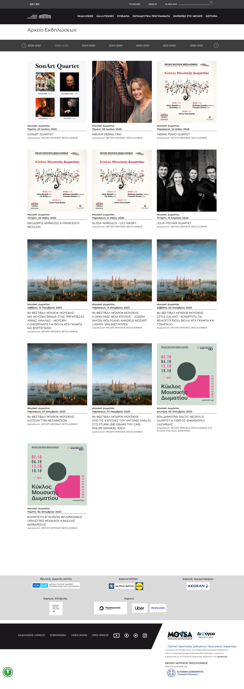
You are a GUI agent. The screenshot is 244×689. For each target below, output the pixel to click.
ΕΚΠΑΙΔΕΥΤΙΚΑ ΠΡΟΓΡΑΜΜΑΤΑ (151, 16)
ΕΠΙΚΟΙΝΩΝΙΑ (58, 635)
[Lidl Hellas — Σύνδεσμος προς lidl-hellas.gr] (134, 585)
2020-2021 (196, 45)
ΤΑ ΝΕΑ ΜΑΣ (171, 4)
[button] (7, 672)
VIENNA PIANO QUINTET (173, 134)
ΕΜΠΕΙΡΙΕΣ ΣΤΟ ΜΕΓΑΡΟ (188, 16)
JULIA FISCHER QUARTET (174, 223)
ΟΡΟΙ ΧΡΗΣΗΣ (100, 635)
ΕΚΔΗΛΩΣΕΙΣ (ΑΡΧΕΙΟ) (31, 635)
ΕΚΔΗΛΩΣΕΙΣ (85, 16)
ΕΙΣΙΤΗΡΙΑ (211, 16)
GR (31, 4)
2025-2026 (61, 45)
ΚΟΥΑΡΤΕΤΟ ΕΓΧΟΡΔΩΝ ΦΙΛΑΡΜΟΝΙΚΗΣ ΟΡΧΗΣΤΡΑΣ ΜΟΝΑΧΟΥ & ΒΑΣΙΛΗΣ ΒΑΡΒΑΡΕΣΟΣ (54, 521)
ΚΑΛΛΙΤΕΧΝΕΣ (105, 16)
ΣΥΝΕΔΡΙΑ (123, 16)
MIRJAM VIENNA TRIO (107, 134)
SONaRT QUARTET (40, 134)
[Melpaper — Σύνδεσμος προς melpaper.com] (149, 585)
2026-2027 (34, 45)
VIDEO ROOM (79, 635)
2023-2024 (115, 45)
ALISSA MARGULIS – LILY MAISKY (114, 223)
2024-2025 (88, 45)
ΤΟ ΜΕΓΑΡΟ (134, 4)
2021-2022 (169, 45)
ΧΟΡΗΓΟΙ (152, 4)
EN (37, 4)
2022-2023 (142, 45)
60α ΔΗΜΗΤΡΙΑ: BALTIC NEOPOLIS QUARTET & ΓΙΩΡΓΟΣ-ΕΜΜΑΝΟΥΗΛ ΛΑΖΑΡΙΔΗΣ (181, 420)
